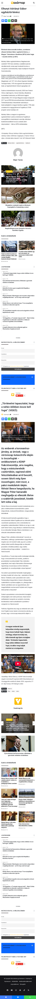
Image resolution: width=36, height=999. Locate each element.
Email (2, 348)
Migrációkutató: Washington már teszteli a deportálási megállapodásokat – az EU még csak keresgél (17, 179)
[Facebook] (2, 20)
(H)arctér (9, 171)
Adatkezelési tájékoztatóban (16, 366)
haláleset (28, 143)
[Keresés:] (34, 3)
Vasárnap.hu (29, 978)
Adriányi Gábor (11, 143)
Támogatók (23, 984)
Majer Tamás (7, 16)
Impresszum (7, 981)
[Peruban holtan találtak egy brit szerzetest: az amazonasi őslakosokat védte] (27, 245)
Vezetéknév (4, 354)
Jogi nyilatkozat (15, 984)
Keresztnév (3, 360)
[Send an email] (10, 16)
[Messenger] (6, 20)
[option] (18, 175)
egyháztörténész (20, 143)
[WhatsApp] (9, 20)
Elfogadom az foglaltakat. (16, 366)
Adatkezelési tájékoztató (25, 981)
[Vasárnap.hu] (18, 2)
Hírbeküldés (15, 981)
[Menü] (2, 3)
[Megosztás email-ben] (12, 20)
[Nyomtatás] (15, 20)
